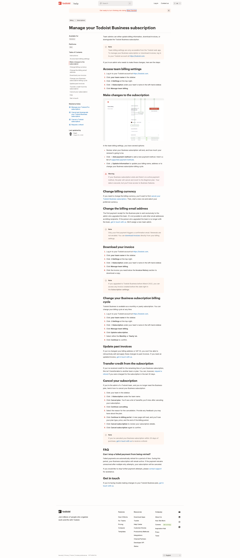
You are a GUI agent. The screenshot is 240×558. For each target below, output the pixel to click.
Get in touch (74, 98)
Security (60, 555)
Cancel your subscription (78, 92)
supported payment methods (122, 160)
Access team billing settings (79, 59)
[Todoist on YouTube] (179, 512)
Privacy (67, 555)
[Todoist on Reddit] (179, 527)
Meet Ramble (131, 10)
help (76, 3)
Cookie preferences (81, 555)
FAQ (71, 95)
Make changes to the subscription (77, 63)
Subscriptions (81, 20)
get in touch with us (118, 222)
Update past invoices (77, 84)
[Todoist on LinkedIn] (179, 517)
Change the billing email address (78, 71)
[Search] (129, 3)
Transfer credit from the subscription (78, 88)
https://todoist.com (137, 56)
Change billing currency (78, 67)
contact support (155, 469)
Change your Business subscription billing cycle (78, 79)
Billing (71, 20)
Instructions (74, 55)
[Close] (168, 10)
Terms (72, 555)
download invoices (132, 236)
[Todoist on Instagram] (179, 522)
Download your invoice (78, 75)
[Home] (64, 3)
